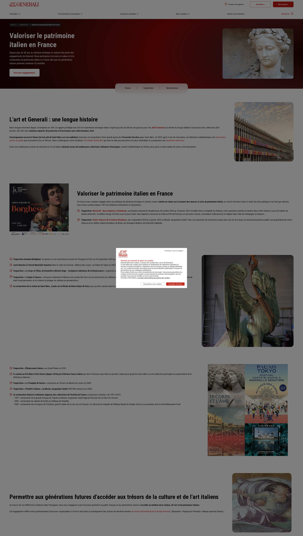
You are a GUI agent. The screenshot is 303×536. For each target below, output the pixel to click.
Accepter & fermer (175, 284)
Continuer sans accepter (174, 251)
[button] (153, 278)
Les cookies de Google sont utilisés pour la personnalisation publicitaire (148, 268)
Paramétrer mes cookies (152, 284)
